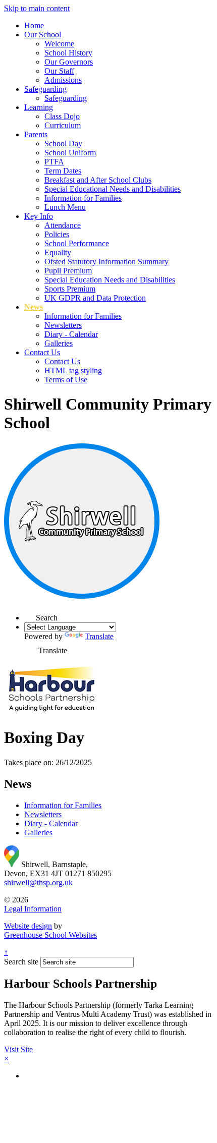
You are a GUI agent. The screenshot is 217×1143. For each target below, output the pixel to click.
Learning (38, 107)
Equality (57, 252)
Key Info (38, 216)
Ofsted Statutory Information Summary (106, 261)
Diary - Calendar (71, 334)
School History (68, 52)
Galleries (58, 343)
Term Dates (62, 170)
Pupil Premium (68, 270)
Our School (42, 34)
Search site (21, 961)
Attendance (62, 225)
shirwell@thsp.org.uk (38, 882)
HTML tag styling (73, 370)
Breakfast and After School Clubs (97, 180)
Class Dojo (62, 116)
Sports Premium (69, 288)
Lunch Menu (65, 207)
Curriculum (62, 125)
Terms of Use (65, 379)
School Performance (76, 243)
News (33, 307)
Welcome (59, 43)
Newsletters (63, 325)
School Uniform (70, 152)
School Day (63, 143)
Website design (28, 926)
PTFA (54, 161)
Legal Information (33, 908)
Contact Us (42, 352)
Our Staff (59, 71)
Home (34, 25)
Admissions (63, 80)
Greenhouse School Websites (50, 935)
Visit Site (18, 1049)
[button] (30, 614)
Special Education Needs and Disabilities (109, 279)
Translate (99, 636)
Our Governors (68, 62)
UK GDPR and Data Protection (95, 298)
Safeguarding (45, 89)
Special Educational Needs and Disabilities (112, 189)
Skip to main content (37, 8)
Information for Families (83, 198)
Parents (35, 134)
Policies (56, 234)
